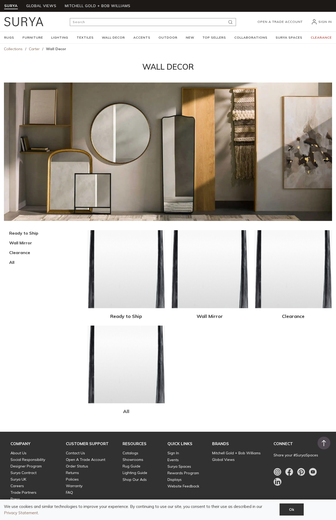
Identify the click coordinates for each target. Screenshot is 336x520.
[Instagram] (277, 472)
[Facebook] (289, 472)
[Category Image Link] (126, 270)
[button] (9, 37)
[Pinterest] (301, 472)
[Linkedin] (277, 482)
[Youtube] (313, 472)
